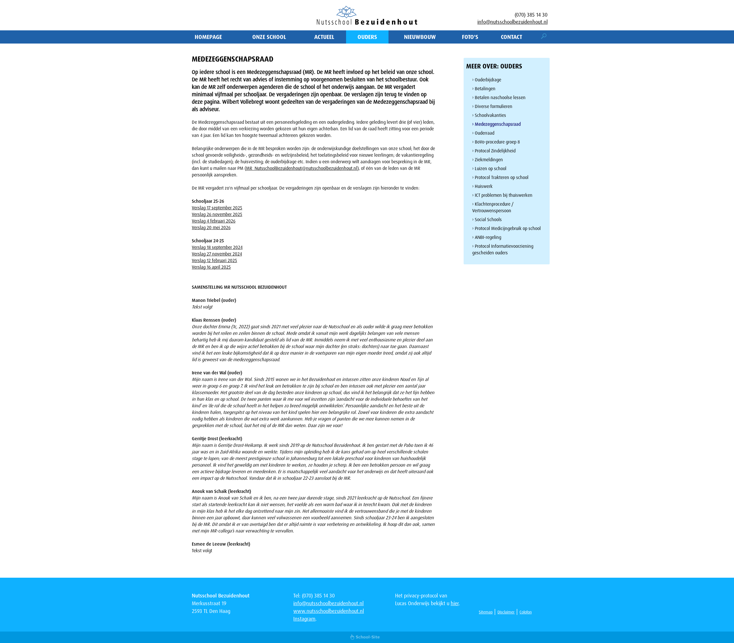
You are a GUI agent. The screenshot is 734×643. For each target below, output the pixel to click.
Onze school (269, 37)
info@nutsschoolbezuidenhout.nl (512, 22)
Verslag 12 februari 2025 (214, 260)
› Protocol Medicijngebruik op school (506, 228)
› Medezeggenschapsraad (496, 124)
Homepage (208, 37)
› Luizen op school (489, 169)
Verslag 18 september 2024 (217, 247)
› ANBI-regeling (486, 237)
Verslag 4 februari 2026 (213, 221)
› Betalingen (483, 89)
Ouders (367, 37)
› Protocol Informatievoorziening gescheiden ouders (502, 249)
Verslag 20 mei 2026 (211, 228)
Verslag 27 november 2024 (217, 254)
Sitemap (486, 612)
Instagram (304, 619)
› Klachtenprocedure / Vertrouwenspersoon (493, 207)
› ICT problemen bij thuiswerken (502, 195)
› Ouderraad (483, 133)
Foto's (470, 37)
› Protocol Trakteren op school (500, 177)
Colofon (526, 612)
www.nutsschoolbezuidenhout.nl (328, 611)
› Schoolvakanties (489, 115)
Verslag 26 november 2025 (217, 214)
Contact (511, 37)
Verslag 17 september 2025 (217, 208)
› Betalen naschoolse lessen (499, 98)
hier (455, 603)
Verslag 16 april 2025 (211, 267)
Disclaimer (506, 612)
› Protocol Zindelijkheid (494, 151)
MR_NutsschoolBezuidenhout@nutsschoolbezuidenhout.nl (301, 168)
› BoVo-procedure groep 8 (496, 142)
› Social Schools (487, 220)
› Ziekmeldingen (487, 160)
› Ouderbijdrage (486, 80)
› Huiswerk (482, 186)
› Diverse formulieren (492, 106)
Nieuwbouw (420, 37)
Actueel (324, 37)
